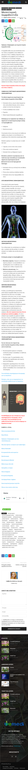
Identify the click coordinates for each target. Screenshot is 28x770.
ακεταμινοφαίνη (11, 513)
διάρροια (21, 518)
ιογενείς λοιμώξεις (6, 524)
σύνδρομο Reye (5, 543)
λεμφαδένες (4, 529)
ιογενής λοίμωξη (5, 525)
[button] (26, 2)
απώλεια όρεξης (19, 515)
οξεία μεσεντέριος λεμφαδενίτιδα (9, 538)
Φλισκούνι (12, 648)
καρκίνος (12, 525)
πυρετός (4, 541)
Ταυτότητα (12, 766)
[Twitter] (6, 20)
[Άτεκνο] (5, 669)
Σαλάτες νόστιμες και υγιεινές (21, 565)
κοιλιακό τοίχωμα (5, 527)
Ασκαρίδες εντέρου (7, 468)
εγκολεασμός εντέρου (13, 520)
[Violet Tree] (5, 657)
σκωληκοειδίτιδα (10, 541)
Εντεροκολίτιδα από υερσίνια (9, 452)
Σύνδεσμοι (16, 768)
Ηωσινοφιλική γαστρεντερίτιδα (10, 483)
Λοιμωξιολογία (18, 8)
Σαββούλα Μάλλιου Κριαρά (9, 17)
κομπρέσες (21, 527)
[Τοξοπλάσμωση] (5, 683)
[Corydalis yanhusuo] (5, 643)
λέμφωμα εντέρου (18, 529)
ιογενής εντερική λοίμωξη (17, 524)
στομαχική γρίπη (19, 541)
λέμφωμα (11, 529)
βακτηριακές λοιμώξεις (7, 516)
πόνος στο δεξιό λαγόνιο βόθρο (8, 540)
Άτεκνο (12, 667)
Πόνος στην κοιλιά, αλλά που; (9, 487)
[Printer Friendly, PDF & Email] (6, 509)
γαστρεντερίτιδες (14, 518)
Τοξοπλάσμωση (14, 681)
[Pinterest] (9, 20)
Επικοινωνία (22, 768)
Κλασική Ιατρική (9, 5)
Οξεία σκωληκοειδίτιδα (8, 431)
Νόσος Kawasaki (6, 448)
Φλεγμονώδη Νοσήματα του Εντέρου (9, 545)
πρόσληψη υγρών (20, 540)
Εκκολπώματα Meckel (7, 460)
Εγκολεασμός (5, 456)
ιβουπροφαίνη (19, 522)
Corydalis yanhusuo (15, 641)
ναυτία (15, 536)
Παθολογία (4, 9)
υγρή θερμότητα (13, 543)
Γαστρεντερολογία (18, 5)
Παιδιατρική (9, 9)
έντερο (3, 522)
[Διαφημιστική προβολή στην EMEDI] (5, 676)
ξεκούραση (21, 536)
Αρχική (2, 5)
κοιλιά (17, 525)
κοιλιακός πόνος (14, 527)
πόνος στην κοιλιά (21, 538)
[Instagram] (15, 756)
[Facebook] (2, 20)
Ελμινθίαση (4, 435)
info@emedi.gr (17, 746)
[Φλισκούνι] (5, 650)
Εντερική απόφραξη (7, 475)
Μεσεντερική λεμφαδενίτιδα (8, 534)
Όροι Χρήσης (5, 766)
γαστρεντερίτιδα (5, 518)
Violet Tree (13, 655)
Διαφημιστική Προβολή (8, 768)
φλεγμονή (21, 543)
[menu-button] (3, 2)
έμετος (21, 520)
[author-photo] (14, 579)
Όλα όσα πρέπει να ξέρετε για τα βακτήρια (13, 444)
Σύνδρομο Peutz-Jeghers (8, 479)
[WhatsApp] (13, 20)
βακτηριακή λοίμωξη (17, 516)
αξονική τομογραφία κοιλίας (8, 515)
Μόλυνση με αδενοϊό (7, 464)
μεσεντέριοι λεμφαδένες (7, 536)
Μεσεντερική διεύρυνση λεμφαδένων (10, 533)
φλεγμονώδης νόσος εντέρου (8, 547)
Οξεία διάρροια (5, 471)
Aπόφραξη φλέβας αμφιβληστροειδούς (6, 565)
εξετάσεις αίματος (10, 522)
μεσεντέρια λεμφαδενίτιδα (7, 531)
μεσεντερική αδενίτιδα (19, 531)
